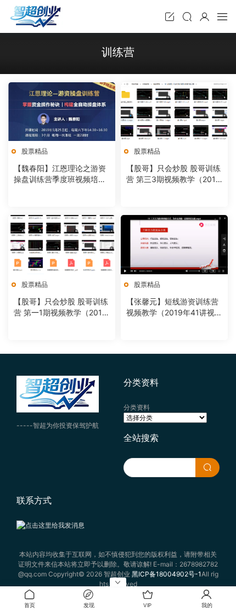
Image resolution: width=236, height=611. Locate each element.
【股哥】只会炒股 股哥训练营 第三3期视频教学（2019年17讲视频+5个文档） (173, 174)
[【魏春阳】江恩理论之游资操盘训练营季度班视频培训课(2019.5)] (61, 111)
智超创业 (35, 16)
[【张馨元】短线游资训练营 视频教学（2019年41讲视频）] (174, 244)
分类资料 (136, 407)
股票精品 (34, 151)
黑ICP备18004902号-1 (166, 574)
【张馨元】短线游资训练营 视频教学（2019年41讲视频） (172, 307)
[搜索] (187, 16)
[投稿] (169, 16)
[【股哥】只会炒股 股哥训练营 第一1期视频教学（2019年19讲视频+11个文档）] (61, 244)
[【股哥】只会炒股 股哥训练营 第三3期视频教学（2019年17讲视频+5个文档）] (174, 111)
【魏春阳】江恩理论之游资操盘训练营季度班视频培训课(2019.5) (60, 174)
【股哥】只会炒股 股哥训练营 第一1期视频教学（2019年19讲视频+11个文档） (61, 307)
